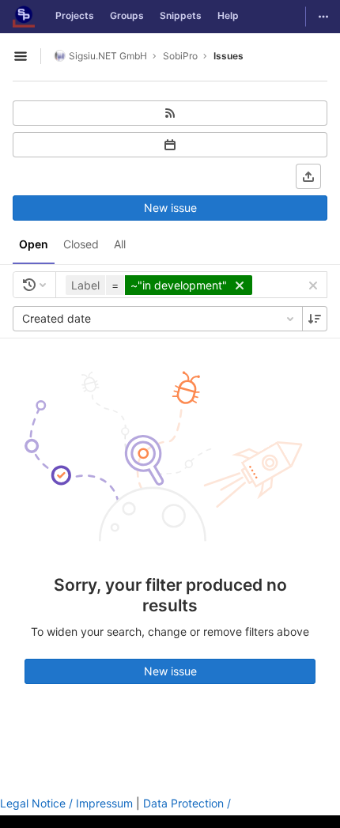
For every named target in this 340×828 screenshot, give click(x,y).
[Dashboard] (23, 16)
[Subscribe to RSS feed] (170, 113)
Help (228, 15)
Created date (56, 318)
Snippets (181, 15)
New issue (170, 207)
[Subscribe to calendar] (170, 144)
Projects (74, 15)
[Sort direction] (314, 318)
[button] (161, 285)
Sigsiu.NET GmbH (108, 56)
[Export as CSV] (308, 176)
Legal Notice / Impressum (66, 803)
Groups (127, 15)
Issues (228, 56)
